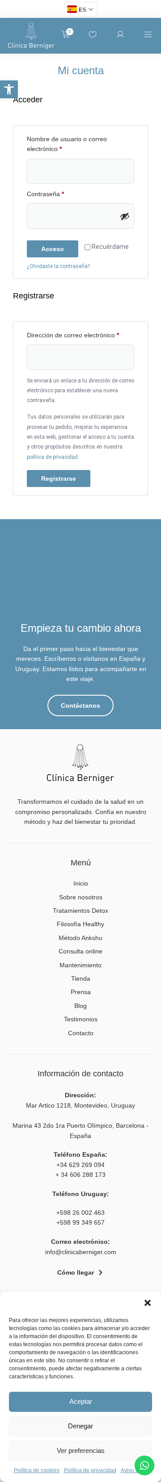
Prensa (81, 991)
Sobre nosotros (80, 897)
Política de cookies (36, 1470)
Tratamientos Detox (80, 910)
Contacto (80, 1033)
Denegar (80, 1426)
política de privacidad (52, 457)
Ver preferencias (81, 1450)
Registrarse (58, 478)
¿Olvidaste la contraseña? (58, 266)
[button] (9, 89)
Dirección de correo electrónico (80, 334)
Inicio (80, 883)
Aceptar (80, 1401)
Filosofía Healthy (80, 924)
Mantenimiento (80, 965)
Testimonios (80, 1019)
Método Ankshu (80, 937)
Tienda (80, 978)
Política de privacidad (90, 1470)
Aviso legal (134, 1470)
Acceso (52, 248)
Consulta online (80, 951)
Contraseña (60, 193)
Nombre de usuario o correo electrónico (67, 143)
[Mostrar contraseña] (125, 216)
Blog (80, 1005)
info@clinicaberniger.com (80, 1251)
